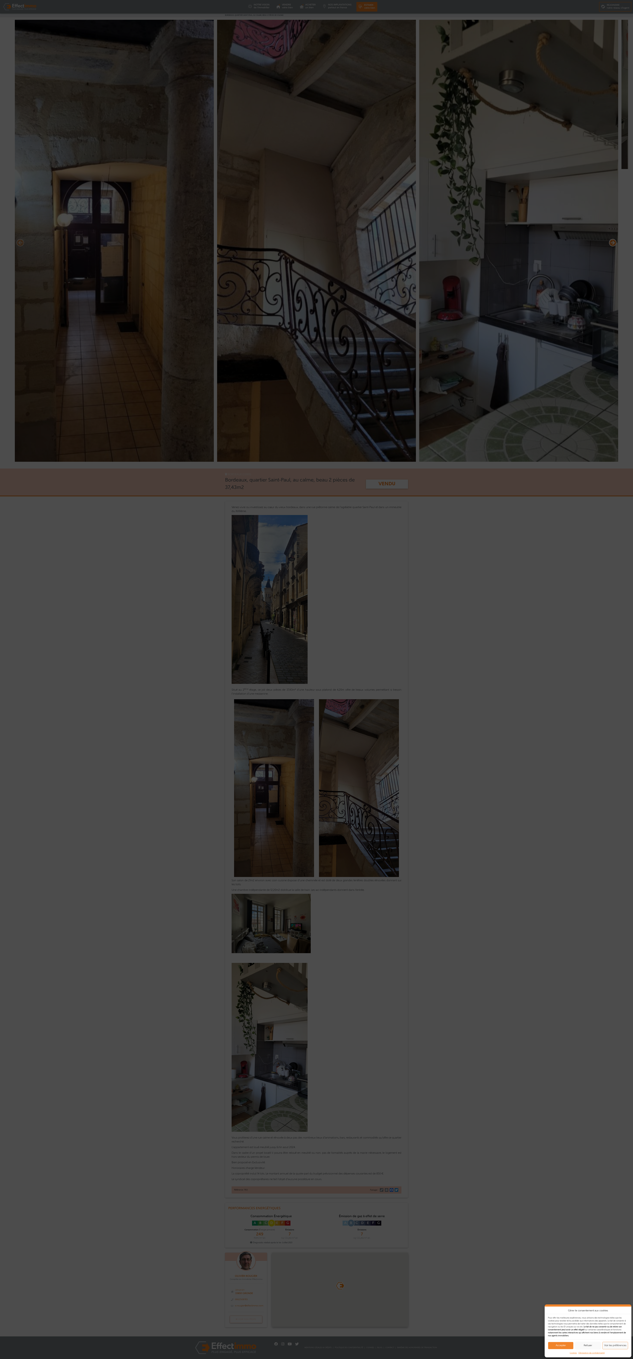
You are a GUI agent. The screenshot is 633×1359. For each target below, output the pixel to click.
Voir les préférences (615, 1345)
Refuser (588, 1345)
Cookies (573, 1353)
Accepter (561, 1345)
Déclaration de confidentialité (591, 1353)
